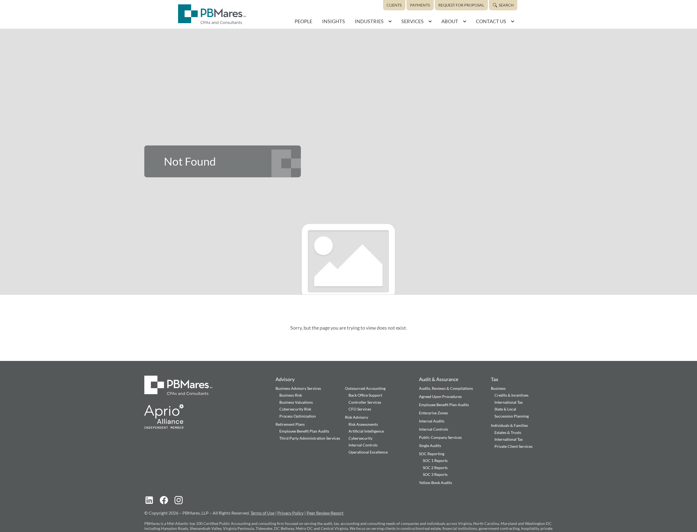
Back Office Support (365, 395)
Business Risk (290, 395)
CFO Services (359, 409)
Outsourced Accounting (365, 388)
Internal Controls (363, 445)
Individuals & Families (509, 425)
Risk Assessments (363, 424)
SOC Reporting (431, 453)
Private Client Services (513, 446)
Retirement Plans (290, 424)
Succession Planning (511, 416)
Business (498, 388)
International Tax (508, 402)
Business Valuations (296, 402)
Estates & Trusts (507, 432)
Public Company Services (440, 437)
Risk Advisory (356, 417)
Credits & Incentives (511, 395)
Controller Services (364, 402)
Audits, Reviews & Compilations (446, 388)
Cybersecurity (360, 438)
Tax (494, 379)
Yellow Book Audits (435, 482)
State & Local (505, 409)
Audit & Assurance (438, 379)
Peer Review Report (325, 512)
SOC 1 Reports (435, 460)
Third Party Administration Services (309, 438)
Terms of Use (262, 512)
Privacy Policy (290, 512)
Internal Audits (431, 421)
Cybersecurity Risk (295, 409)
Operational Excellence (368, 452)
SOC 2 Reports (435, 467)
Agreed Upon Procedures (440, 396)
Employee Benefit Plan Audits (304, 431)
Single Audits (430, 445)
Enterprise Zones (433, 413)
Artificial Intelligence (366, 431)
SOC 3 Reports (435, 474)
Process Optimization (297, 416)
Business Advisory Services (298, 388)
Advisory (285, 379)
